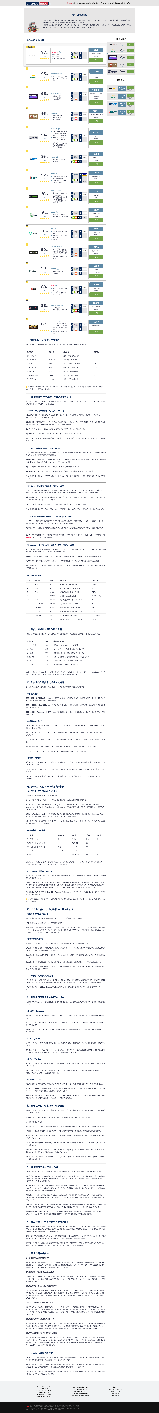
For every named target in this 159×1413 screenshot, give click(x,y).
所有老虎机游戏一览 (115, 1389)
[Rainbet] (33, 138)
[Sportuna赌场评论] (33, 253)
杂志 (128, 3)
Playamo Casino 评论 (43, 1390)
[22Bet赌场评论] (33, 178)
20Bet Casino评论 (43, 1386)
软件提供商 (108, 3)
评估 (122, 45)
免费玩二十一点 (115, 1391)
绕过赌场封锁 (115, 1387)
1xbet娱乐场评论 (43, 1392)
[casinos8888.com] (37, 3)
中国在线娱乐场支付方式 (79, 1387)
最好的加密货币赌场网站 (79, 1393)
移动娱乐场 (82, 3)
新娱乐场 (95, 3)
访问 (96, 60)
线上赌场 (69, 3)
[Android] (73, 56)
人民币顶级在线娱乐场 (79, 1389)
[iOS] (78, 56)
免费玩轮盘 (115, 1395)
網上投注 (123, 3)
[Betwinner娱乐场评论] (33, 77)
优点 (45, 56)
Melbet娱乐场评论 (43, 1396)
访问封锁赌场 (116, 3)
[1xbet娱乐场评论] (33, 159)
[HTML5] (76, 56)
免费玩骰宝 (115, 1393)
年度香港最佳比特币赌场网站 (79, 1395)
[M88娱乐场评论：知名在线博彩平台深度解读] (33, 290)
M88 (52, 286)
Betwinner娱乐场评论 (43, 1394)
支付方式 (101, 3)
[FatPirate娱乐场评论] (33, 327)
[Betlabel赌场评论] (33, 196)
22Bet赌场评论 (44, 1388)
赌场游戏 (88, 3)
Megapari (54, 52)
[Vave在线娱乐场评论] (33, 234)
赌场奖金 (75, 3)
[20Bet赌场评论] (33, 215)
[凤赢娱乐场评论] (33, 116)
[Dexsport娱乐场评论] (33, 96)
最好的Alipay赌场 (79, 1391)
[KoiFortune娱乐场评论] (33, 308)
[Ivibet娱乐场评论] (33, 271)
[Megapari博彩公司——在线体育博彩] (33, 55)
